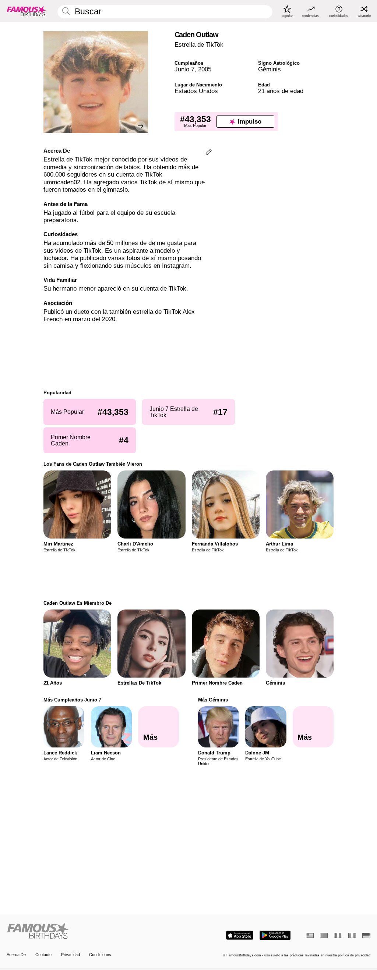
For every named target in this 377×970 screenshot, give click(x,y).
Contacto (43, 954)
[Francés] (338, 935)
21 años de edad (280, 91)
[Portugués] (324, 935)
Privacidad (70, 954)
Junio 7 (184, 69)
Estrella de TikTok (199, 44)
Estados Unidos (196, 91)
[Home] (96, 931)
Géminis (269, 69)
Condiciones (100, 954)
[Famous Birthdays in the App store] (239, 935)
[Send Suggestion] (208, 153)
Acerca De (16, 954)
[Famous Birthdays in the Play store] (275, 935)
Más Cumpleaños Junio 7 (72, 700)
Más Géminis (213, 700)
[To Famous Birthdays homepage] (26, 11)
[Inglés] (310, 935)
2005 (204, 69)
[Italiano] (352, 935)
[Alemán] (366, 935)
